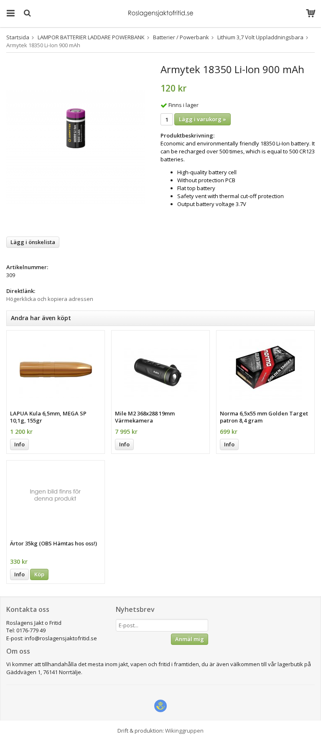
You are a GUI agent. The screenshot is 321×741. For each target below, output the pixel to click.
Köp (39, 574)
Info (19, 444)
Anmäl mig (189, 639)
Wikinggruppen (184, 730)
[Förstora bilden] (75, 146)
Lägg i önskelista (32, 242)
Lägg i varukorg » (202, 119)
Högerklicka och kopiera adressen (49, 299)
